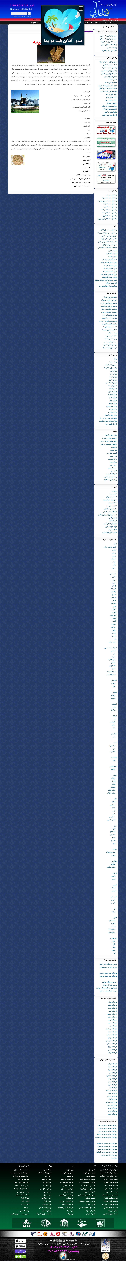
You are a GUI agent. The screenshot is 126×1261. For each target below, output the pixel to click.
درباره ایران (112, 642)
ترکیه (115, 799)
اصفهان (113, 559)
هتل (94, 1165)
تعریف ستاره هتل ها (110, 265)
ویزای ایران (113, 409)
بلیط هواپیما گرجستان (110, 1195)
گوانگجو (112, 831)
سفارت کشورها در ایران (109, 315)
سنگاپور (114, 861)
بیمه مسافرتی (112, 333)
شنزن (113, 837)
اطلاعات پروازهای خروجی (108, 1059)
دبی (114, 654)
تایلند (115, 775)
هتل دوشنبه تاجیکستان (87, 1207)
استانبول (112, 805)
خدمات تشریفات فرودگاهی (108, 88)
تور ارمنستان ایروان (66, 1201)
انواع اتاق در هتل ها (110, 268)
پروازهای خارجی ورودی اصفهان (106, 1134)
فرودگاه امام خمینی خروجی (108, 973)
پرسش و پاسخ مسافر (21, 1182)
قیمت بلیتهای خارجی (110, 1179)
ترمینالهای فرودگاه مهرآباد (109, 300)
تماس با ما (113, 494)
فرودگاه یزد (113, 1026)
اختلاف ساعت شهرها (110, 327)
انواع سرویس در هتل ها (109, 274)
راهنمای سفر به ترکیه (110, 207)
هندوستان (113, 938)
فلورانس (112, 722)
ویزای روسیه (113, 403)
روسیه (115, 849)
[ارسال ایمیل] (72, 1240)
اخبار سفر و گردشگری (110, 65)
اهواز (114, 562)
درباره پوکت (111, 790)
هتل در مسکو (90, 1204)
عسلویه (113, 603)
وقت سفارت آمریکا (111, 415)
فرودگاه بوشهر (112, 1017)
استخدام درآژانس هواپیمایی (107, 515)
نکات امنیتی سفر (111, 97)
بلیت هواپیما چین (111, 1192)
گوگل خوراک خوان (111, 526)
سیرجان (113, 597)
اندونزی (114, 704)
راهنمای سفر (113, 191)
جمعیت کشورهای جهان (109, 312)
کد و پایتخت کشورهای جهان (107, 241)
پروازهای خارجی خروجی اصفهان (106, 1152)
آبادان (114, 550)
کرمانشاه (113, 615)
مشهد (114, 630)
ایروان (113, 683)
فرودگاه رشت (112, 1032)
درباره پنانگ (111, 929)
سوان (113, 686)
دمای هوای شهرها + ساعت (108, 321)
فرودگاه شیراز (112, 1008)
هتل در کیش (90, 1214)
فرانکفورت (112, 745)
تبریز (114, 579)
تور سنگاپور (69, 1198)
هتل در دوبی (90, 1176)
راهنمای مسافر (112, 57)
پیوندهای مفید (111, 122)
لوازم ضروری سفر (111, 94)
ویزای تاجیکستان (111, 382)
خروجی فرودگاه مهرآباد (109, 982)
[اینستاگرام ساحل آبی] (63, 1240)
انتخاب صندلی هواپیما (109, 330)
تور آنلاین (70, 1169)
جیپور (113, 950)
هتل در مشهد (90, 1210)
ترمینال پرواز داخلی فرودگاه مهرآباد (106, 280)
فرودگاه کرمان (112, 1020)
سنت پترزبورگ (110, 852)
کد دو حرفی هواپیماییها (109, 238)
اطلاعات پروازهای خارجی (108, 1121)
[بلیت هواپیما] (106, 184)
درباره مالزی (111, 932)
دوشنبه (113, 769)
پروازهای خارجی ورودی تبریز (108, 1131)
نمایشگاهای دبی (111, 474)
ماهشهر (113, 627)
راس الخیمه (111, 659)
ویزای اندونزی (112, 394)
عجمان (113, 662)
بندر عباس (113, 574)
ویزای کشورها (112, 355)
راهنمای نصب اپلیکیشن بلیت (107, 233)
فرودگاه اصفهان (112, 1014)
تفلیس (113, 903)
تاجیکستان (113, 766)
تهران (114, 582)
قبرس (115, 885)
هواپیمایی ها (113, 1210)
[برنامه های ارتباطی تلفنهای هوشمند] (66, 1240)
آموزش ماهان (112, 256)
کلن (114, 748)
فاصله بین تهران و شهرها (109, 306)
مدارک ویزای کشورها (43, 1214)
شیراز (114, 600)
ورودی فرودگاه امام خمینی (108, 967)
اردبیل (114, 553)
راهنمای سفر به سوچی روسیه (107, 201)
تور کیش (70, 1214)
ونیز (114, 728)
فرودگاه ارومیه (112, 1052)
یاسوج (114, 636)
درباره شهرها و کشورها (110, 348)
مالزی (115, 917)
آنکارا (113, 802)
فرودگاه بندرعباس (111, 1041)
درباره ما (114, 487)
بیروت (113, 911)
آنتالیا (113, 808)
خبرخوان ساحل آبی (110, 523)
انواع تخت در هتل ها (110, 271)
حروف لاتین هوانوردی (110, 244)
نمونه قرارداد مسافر (22, 1195)
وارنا (114, 760)
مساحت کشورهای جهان (109, 309)
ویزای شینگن (112, 412)
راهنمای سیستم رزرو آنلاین (108, 230)
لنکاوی (113, 923)
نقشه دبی (114, 471)
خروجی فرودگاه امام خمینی (108, 964)
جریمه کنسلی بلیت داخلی (108, 991)
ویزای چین (113, 374)
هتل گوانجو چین (89, 1192)
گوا (114, 953)
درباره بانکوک (111, 793)
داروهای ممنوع (112, 103)
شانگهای (112, 834)
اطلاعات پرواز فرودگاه (110, 109)
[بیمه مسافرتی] (106, 172)
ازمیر (113, 811)
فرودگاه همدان (112, 1043)
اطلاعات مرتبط (112, 293)
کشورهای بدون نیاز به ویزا (108, 418)
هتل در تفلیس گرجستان (86, 1195)
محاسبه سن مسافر (111, 82)
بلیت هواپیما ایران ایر (110, 1204)
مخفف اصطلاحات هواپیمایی (107, 247)
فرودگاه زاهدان (112, 1035)
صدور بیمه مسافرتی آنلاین (20, 1214)
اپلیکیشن (114, 1165)
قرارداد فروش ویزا (111, 424)
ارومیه (114, 556)
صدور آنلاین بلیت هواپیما (109, 1176)
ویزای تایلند (113, 377)
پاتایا (113, 781)
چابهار (114, 585)
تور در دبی (113, 456)
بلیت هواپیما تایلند (111, 1185)
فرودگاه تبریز (113, 1011)
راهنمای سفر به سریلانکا (109, 209)
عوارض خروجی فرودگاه (109, 106)
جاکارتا (113, 710)
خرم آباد (113, 588)
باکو (114, 737)
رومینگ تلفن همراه (110, 339)
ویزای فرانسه (112, 385)
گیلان (114, 621)
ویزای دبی (113, 371)
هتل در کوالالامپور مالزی (87, 1182)
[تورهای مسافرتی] (106, 135)
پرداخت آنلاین (112, 47)
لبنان (115, 908)
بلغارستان (114, 757)
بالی (114, 707)
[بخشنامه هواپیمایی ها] (106, 147)
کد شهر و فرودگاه (111, 283)
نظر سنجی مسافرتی (110, 509)
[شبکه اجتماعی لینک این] (60, 1240)
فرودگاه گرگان (112, 1038)
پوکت (113, 784)
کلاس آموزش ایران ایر (109, 259)
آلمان (115, 742)
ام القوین (112, 665)
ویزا (115, 359)
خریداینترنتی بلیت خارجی (109, 1169)
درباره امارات (111, 671)
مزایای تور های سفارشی (109, 236)
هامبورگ (112, 751)
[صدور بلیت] (106, 159)
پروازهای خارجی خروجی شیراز (107, 1146)
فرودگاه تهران (112, 1002)
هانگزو (113, 840)
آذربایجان (114, 734)
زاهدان (113, 591)
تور (73, 1165)
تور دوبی (114, 447)
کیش (114, 618)
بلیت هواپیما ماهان (111, 1207)
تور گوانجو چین (68, 1192)
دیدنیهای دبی (112, 468)
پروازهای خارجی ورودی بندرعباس (106, 1137)
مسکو (113, 855)
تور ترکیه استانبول (67, 1188)
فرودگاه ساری (112, 1023)
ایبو (114, 843)
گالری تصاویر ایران (110, 547)
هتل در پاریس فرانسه (87, 1179)
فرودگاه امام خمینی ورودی (108, 976)
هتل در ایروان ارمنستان (87, 1201)
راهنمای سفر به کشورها (109, 198)
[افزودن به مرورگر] (69, 1240)
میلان (113, 725)
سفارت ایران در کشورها (109, 318)
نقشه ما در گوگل (111, 497)
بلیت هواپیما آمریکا (111, 1201)
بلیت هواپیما (106, 1165)
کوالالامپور (112, 920)
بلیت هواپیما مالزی (111, 1182)
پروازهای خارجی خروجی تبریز (107, 1149)
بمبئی (113, 947)
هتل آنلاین (91, 1169)
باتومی (113, 900)
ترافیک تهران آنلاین (110, 112)
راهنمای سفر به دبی (110, 477)
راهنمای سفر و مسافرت (109, 68)
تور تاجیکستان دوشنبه (65, 1207)
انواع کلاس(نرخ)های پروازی (107, 85)
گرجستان (114, 897)
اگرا (114, 944)
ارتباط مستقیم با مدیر (110, 512)
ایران (115, 544)
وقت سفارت (113, 362)
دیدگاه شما (113, 520)
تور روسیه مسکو (67, 1204)
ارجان (113, 891)
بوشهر (114, 576)
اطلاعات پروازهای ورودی (109, 998)
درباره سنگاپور (111, 867)
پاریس (113, 876)
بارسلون (113, 695)
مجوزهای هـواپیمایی (110, 500)
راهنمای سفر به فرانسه (109, 212)
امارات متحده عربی (110, 648)
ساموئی (113, 787)
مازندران (113, 624)
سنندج (114, 594)
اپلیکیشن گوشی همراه (109, 50)
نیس (113, 879)
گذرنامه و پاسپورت (111, 336)
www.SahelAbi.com (69, 1260)
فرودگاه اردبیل (112, 1046)
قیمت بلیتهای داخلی (110, 1214)
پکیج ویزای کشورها (110, 368)
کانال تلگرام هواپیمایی (109, 532)
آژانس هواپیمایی (24, 1165)
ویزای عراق (113, 400)
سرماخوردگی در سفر (110, 342)
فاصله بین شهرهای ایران (109, 303)
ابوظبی (113, 651)
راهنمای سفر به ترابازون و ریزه (107, 218)
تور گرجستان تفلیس (66, 1195)
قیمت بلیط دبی (112, 453)
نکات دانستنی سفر (111, 100)
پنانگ (113, 926)
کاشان (114, 609)
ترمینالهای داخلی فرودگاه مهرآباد (106, 988)
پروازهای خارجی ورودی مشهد (107, 1125)
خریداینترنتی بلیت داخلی (109, 1173)
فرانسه (114, 873)
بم (115, 571)
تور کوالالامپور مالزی (66, 1182)
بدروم (113, 814)
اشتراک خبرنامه (112, 506)
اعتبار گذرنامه (112, 79)
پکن (114, 828)
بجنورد (114, 568)
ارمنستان (114, 680)
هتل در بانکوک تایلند (88, 1185)
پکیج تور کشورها (67, 1173)
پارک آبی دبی (112, 459)
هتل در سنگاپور (90, 1198)
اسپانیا (115, 692)
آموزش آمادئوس (111, 253)
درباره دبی (113, 465)
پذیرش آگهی (113, 517)
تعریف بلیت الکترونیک (109, 277)
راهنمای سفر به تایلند (110, 204)
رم (114, 719)
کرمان (114, 612)
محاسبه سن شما (23, 1179)
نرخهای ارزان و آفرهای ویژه (108, 62)
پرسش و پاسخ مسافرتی (109, 70)
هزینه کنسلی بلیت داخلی (108, 91)
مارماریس (112, 817)
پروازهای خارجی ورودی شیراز (107, 1128)
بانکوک (113, 778)
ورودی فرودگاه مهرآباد (110, 985)
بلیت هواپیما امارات (110, 480)
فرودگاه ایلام (112, 1049)
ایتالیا (115, 716)
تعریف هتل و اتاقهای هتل (108, 262)
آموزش (114, 225)
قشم (114, 606)
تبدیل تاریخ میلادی (110, 76)
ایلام (114, 565)
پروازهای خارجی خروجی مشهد (107, 1143)
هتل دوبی (113, 450)
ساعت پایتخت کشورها (109, 324)
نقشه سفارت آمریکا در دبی (108, 441)
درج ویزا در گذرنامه (110, 365)
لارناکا (113, 888)
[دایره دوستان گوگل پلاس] (57, 1240)
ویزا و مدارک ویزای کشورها (108, 421)
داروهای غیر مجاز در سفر (109, 444)
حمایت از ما (113, 529)
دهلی (113, 941)
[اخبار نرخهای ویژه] (75, 1240)
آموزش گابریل (112, 250)
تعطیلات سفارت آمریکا (109, 438)
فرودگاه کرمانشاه (111, 1029)
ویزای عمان (113, 397)
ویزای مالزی (113, 379)
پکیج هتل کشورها (89, 1173)
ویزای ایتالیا (113, 388)
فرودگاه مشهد (112, 1005)
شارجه (113, 657)
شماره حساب (112, 503)
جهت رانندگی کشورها (110, 345)
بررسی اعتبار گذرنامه (22, 1185)
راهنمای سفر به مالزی (110, 215)
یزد (115, 639)
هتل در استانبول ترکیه (87, 1188)
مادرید (113, 698)
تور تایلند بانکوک (67, 1185)
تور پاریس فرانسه (67, 1179)
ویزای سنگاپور (112, 391)
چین (115, 825)
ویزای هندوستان (111, 406)
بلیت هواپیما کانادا (111, 1198)
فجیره (113, 668)
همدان (114, 633)
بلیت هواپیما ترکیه (111, 1188)
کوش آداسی (111, 820)
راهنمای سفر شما (111, 195)
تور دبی (114, 431)
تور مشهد (70, 1210)
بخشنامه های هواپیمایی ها (108, 286)
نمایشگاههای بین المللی (109, 73)
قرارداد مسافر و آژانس (109, 115)
